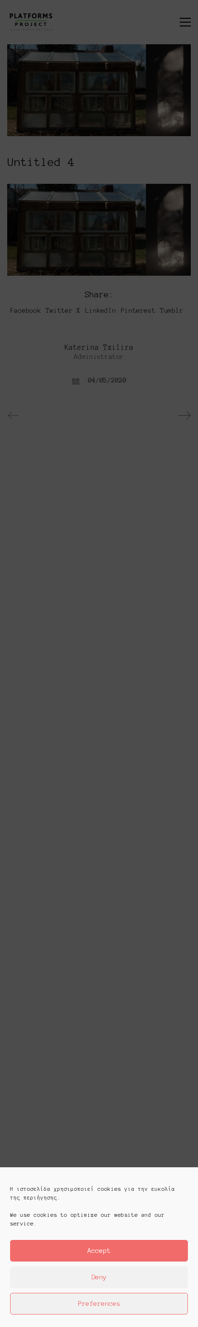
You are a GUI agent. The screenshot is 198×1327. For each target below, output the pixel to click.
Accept (99, 1250)
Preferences (99, 1303)
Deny (99, 1277)
